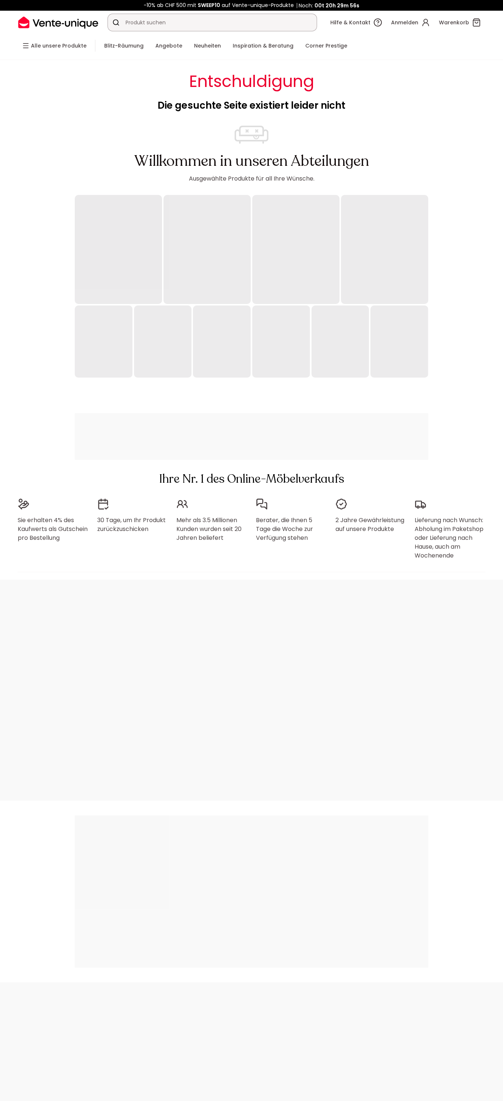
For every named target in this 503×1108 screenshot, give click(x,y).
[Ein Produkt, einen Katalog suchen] (116, 22)
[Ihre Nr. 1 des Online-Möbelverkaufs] (58, 22)
